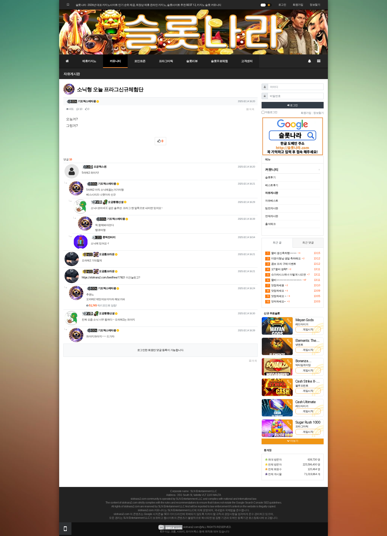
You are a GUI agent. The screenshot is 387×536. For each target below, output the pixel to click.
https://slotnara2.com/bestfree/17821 (103, 277)
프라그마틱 (166, 61)
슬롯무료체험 (219, 61)
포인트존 (140, 61)
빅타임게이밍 (303, 365)
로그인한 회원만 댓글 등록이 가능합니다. (160, 350)
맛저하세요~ (276, 301)
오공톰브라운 (107, 254)
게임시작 (308, 329)
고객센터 (246, 61)
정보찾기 (315, 4)
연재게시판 (271, 216)
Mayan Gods (304, 320)
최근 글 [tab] (277, 242)
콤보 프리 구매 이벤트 (281, 263)
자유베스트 (271, 200)
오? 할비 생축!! (277, 269)
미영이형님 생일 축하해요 (284, 258)
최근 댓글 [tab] (308, 242)
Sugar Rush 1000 (307, 422)
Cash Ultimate (305, 402)
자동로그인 (270, 112)
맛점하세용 (275, 285)
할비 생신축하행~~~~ (282, 253)
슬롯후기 (270, 177)
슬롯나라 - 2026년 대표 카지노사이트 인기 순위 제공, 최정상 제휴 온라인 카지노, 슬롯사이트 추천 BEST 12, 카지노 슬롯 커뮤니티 (148, 4)
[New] (277, 325)
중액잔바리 (109, 237)
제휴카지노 (89, 61)
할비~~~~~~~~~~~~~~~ (284, 280)
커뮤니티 (115, 61)
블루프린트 (301, 385)
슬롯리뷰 (192, 61)
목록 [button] (251, 109)
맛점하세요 (275, 290)
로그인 (282, 4)
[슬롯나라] (193, 31)
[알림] (309, 61)
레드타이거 (301, 324)
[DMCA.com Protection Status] (170, 527)
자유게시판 (72, 74)
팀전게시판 (271, 208)
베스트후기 (271, 185)
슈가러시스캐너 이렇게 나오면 (286, 274)
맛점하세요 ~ (276, 296)
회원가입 (298, 4)
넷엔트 (299, 344)
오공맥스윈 (100, 166)
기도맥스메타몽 (87, 101)
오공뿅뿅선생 (116, 202)
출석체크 (270, 224)
